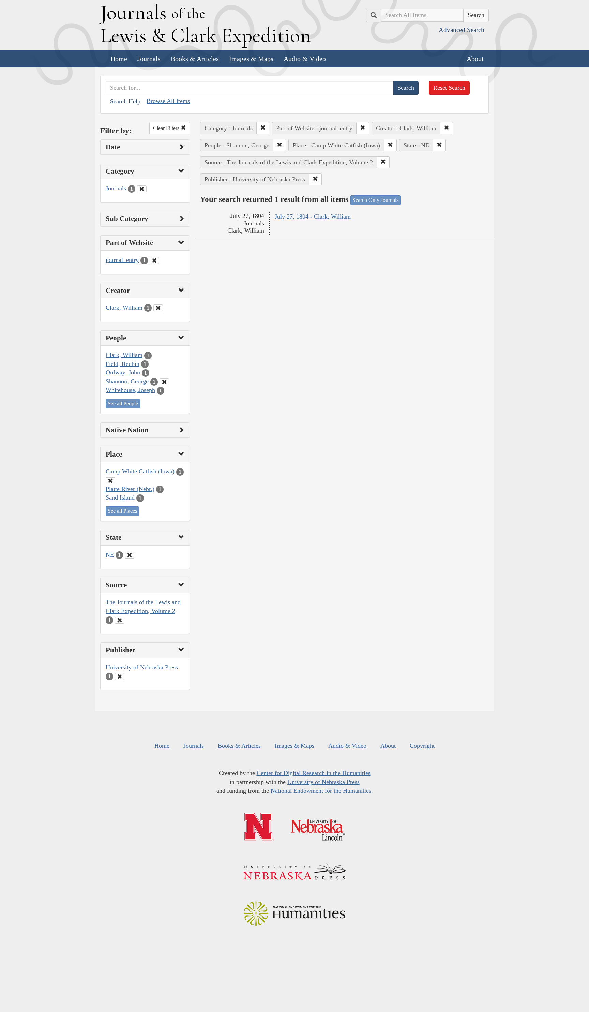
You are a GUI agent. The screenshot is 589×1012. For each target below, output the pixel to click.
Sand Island (120, 497)
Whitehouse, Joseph (130, 390)
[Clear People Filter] (164, 381)
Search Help (125, 101)
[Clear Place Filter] (110, 480)
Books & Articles (195, 58)
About (475, 58)
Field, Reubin (122, 363)
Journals (149, 58)
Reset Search (449, 87)
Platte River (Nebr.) (130, 489)
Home (118, 58)
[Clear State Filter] (129, 555)
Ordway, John (123, 372)
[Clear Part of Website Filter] (154, 260)
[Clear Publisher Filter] (119, 676)
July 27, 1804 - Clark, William (313, 216)
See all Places (122, 511)
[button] (262, 128)
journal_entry (122, 259)
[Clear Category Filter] (142, 188)
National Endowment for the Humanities (321, 790)
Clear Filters (167, 128)
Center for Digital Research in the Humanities (314, 773)
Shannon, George (127, 381)
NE (110, 554)
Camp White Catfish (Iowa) (140, 471)
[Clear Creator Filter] (158, 307)
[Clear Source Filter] (119, 620)
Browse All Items (168, 101)
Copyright (422, 745)
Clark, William (124, 307)
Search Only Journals (375, 200)
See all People (123, 403)
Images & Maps (251, 58)
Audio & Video (305, 58)
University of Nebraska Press (142, 667)
